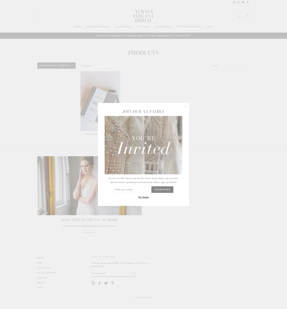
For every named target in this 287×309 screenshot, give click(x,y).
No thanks (143, 197)
